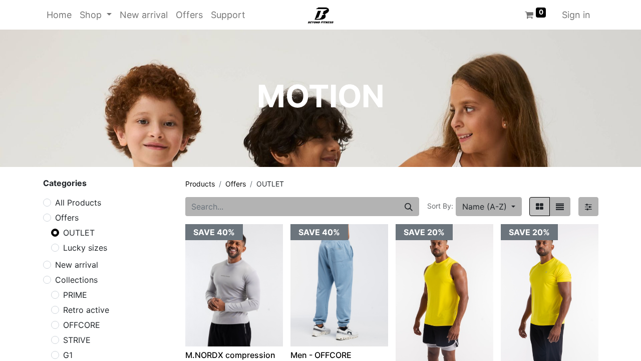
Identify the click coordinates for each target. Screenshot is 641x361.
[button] (489, 206)
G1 (68, 355)
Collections (76, 280)
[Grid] (539, 206)
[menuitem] (59, 15)
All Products (78, 203)
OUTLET (79, 233)
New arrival (76, 265)
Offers (67, 218)
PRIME (75, 295)
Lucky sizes (85, 248)
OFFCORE (81, 325)
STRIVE (77, 340)
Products (200, 183)
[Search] (408, 206)
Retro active (86, 310)
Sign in (576, 15)
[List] (559, 206)
